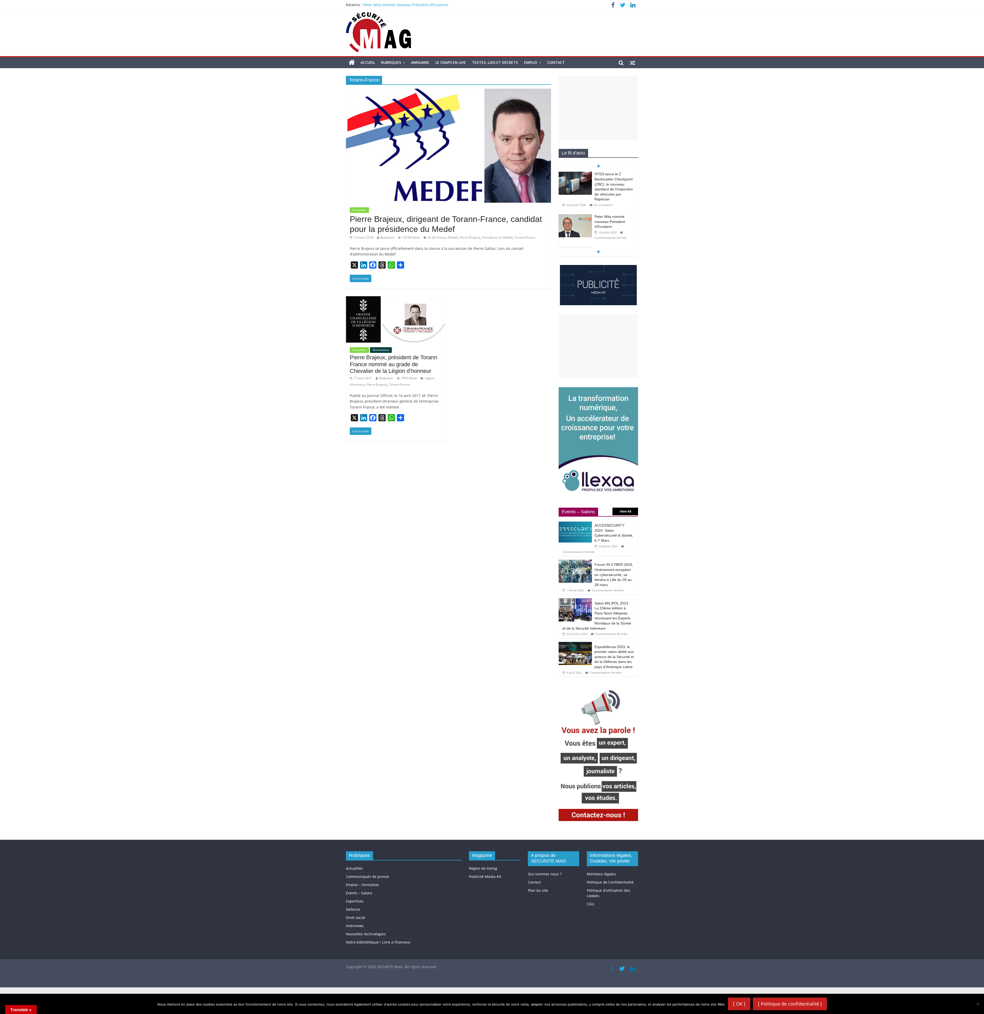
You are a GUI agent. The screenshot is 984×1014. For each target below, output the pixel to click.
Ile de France (437, 237)
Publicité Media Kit (485, 876)
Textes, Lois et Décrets (495, 62)
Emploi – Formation (362, 884)
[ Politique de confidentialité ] (790, 1004)
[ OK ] (739, 1004)
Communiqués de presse (367, 876)
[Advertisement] (598, 108)
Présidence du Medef (497, 237)
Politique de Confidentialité (610, 882)
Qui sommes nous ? (544, 874)
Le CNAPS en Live (450, 62)
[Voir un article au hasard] (632, 62)
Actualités (359, 210)
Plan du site (538, 890)
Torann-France (524, 237)
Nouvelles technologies (366, 933)
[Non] (977, 1004)
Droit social (355, 917)
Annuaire (420, 62)
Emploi (530, 62)
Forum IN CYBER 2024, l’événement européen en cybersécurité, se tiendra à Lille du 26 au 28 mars (613, 574)
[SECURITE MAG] (351, 62)
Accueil (368, 62)
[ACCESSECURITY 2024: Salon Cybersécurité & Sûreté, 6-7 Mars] (575, 523)
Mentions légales (601, 874)
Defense (353, 909)
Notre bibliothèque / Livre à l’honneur (378, 942)
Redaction (387, 237)
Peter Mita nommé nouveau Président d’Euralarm (609, 179)
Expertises (355, 901)
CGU (590, 904)
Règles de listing (483, 868)
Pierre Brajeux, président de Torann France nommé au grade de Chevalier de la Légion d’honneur (393, 364)
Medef (452, 237)
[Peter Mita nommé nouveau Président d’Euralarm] (575, 174)
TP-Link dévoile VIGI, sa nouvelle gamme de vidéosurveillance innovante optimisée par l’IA (614, 217)
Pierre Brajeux (469, 237)
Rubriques (391, 62)
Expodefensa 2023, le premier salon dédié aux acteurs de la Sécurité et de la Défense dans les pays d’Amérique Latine (614, 657)
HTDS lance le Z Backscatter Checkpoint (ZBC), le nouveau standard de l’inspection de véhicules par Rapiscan (456, 4)
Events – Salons (359, 892)
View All (625, 511)
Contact (556, 62)
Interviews (355, 925)
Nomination (381, 350)
